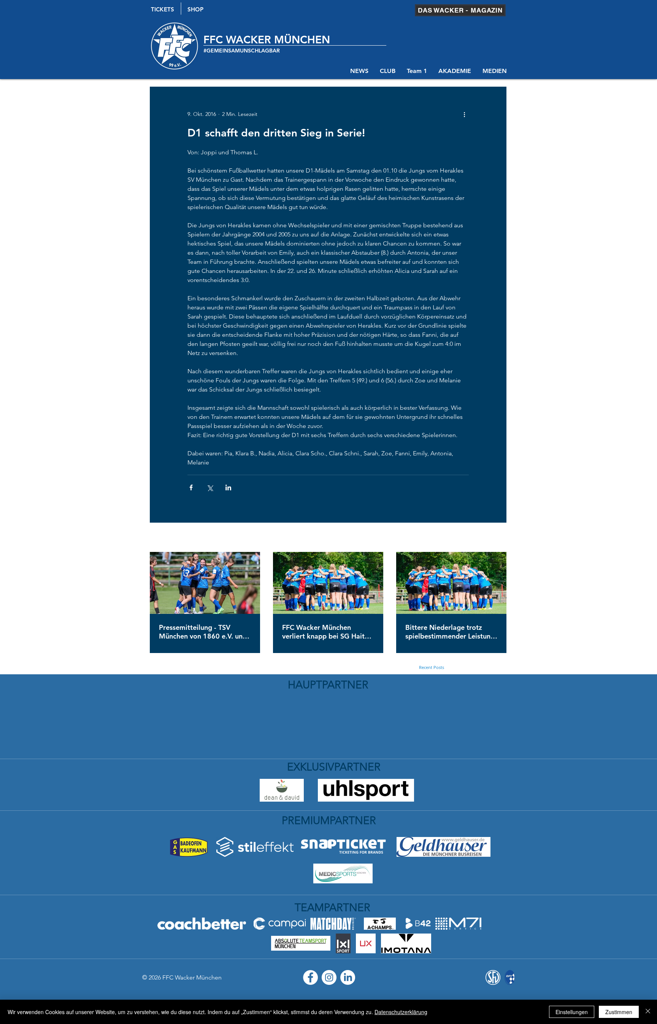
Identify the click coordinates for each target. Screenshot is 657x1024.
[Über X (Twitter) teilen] (209, 487)
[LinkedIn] (347, 977)
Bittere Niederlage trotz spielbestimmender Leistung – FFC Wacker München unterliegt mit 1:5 (450, 631)
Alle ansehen (491, 537)
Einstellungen (571, 1012)
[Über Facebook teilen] (191, 487)
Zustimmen (618, 1012)
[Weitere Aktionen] (464, 114)
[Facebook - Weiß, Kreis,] (310, 977)
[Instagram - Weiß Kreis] (329, 977)
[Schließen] (647, 1012)
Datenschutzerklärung (401, 1012)
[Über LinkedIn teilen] (228, 487)
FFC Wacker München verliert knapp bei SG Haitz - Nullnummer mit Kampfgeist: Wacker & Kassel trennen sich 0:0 (328, 631)
